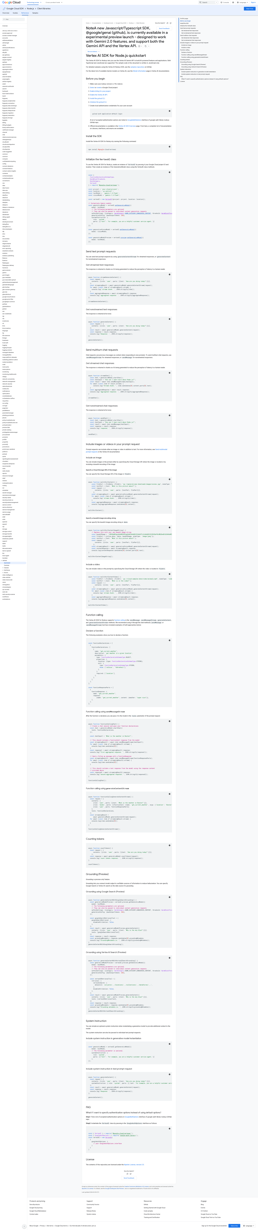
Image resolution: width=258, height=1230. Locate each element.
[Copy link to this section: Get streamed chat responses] (116, 363)
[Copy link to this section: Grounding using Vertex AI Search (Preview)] (128, 952)
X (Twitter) (204, 1211)
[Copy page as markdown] (145, 46)
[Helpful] (167, 23)
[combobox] (208, 2)
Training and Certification (152, 1217)
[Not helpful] (170, 23)
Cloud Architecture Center (152, 1214)
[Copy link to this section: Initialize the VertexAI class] (118, 159)
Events (203, 1208)
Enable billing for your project (100, 91)
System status (91, 1214)
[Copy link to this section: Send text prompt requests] (118, 251)
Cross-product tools (53, 2)
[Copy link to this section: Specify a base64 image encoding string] (118, 518)
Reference (25, 13)
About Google (34, 1226)
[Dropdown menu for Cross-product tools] (62, 2)
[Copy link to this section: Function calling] (105, 615)
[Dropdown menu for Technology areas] (41, 2)
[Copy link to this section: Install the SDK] (104, 136)
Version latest (94, 51)
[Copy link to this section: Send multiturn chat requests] (120, 350)
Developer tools (108, 23)
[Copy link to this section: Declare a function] (105, 631)
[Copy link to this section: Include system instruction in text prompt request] (134, 1069)
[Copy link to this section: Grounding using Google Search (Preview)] (127, 892)
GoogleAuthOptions (134, 120)
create (99, 87)
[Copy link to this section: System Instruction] (108, 1021)
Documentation (96, 23)
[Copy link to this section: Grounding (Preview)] (111, 874)
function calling (119, 620)
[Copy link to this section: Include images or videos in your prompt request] (142, 444)
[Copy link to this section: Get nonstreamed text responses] (119, 309)
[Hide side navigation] (24, 1226)
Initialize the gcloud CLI (98, 102)
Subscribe (234, 1226)
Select (92, 87)
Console (226, 2)
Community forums (93, 1204)
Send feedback (164, 28)
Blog (202, 1204)
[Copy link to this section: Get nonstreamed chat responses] (120, 406)
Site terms (50, 1226)
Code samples (148, 1211)
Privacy (42, 1226)
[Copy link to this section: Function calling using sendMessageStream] (127, 712)
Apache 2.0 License (87, 1188)
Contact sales (34, 1214)
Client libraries (43, 8)
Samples (35, 13)
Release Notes (91, 1211)
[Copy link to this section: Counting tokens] (106, 839)
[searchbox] (13, 19)
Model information (139, 71)
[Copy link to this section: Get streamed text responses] (116, 265)
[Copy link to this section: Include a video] (102, 564)
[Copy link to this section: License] (96, 1159)
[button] (13, 560)
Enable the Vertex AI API (98, 95)
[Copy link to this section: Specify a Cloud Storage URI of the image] (119, 470)
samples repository (137, 67)
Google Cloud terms (61, 1226)
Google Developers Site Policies (114, 1188)
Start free (249, 9)
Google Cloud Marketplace (38, 1211)
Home (87, 23)
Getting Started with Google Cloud (154, 1208)
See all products (35, 1204)
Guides (15, 13)
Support (89, 1208)
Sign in (253, 2)
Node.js (30, 8)
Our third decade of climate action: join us (83, 1226)
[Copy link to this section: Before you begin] (107, 79)
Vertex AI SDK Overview (127, 126)
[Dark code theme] (169, 111)
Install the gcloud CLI (97, 98)
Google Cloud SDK (15, 8)
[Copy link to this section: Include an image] (104, 458)
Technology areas (33, 2)
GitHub (146, 1204)
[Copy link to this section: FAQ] (93, 1107)
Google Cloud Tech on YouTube (211, 1217)
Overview (5, 13)
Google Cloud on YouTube (209, 1214)
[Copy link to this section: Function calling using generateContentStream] (131, 788)
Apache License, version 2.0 (134, 1165)
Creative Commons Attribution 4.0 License (136, 1186)
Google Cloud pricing (36, 1208)
